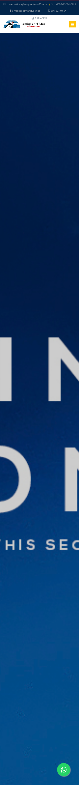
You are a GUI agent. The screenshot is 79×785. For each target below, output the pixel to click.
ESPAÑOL (41, 18)
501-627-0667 (58, 11)
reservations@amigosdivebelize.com (28, 4)
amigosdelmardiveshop (26, 11)
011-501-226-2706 (65, 4)
